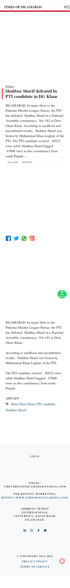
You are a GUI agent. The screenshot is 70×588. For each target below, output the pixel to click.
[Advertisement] (35, 48)
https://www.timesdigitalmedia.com (35, 497)
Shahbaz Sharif (16, 410)
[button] (68, 7)
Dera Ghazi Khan (23, 404)
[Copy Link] (32, 238)
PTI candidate (46, 404)
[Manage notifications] (62, 561)
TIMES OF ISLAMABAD (22, 7)
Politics (10, 86)
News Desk (12, 161)
